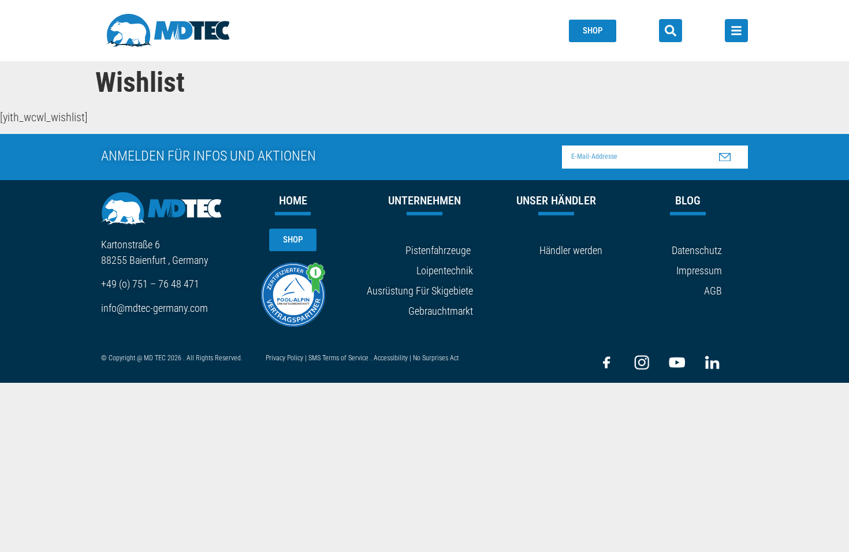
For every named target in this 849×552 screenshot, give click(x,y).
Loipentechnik (444, 270)
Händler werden (570, 250)
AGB (713, 291)
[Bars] (736, 30)
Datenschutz (697, 250)
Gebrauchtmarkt (440, 311)
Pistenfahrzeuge (438, 250)
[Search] (670, 30)
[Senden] (725, 157)
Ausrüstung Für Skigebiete (420, 291)
